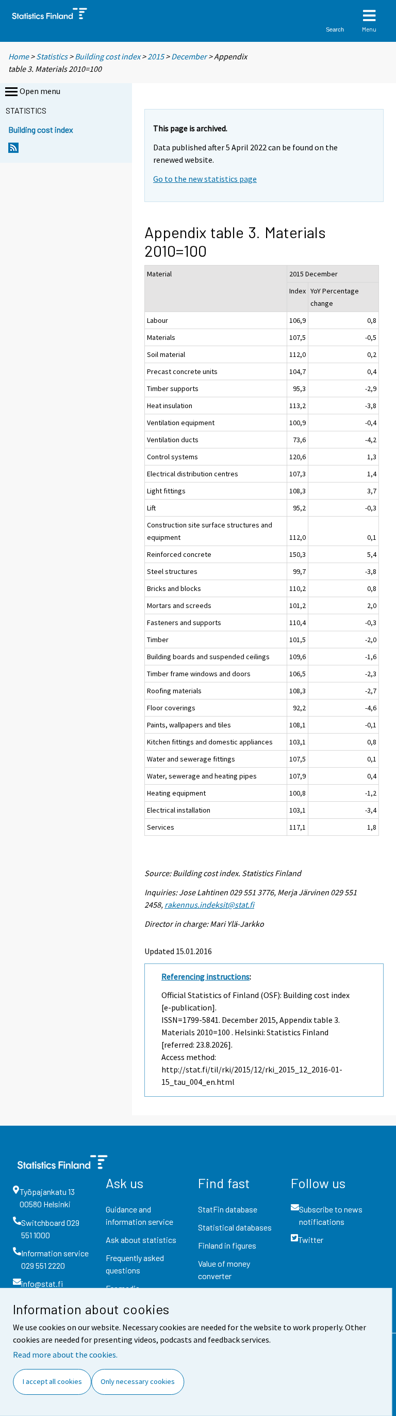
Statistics (52, 56)
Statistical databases (235, 1227)
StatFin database (227, 1209)
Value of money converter (224, 1269)
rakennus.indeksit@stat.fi (209, 904)
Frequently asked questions (135, 1264)
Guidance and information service (139, 1215)
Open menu (40, 91)
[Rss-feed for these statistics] (13, 150)
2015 (155, 56)
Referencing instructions (205, 976)
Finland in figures (227, 1245)
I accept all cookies (52, 1381)
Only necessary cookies (138, 1381)
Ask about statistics (141, 1239)
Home (18, 56)
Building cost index (107, 56)
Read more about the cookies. (65, 1354)
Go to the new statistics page (205, 179)
